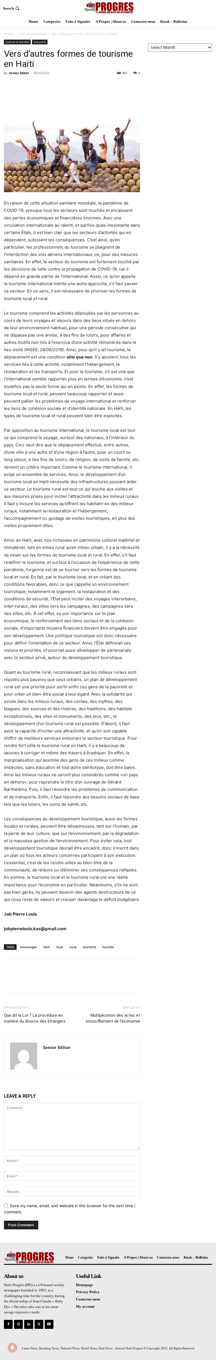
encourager (28, 947)
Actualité (40, 42)
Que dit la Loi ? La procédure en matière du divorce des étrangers (35, 1018)
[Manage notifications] (12, 1347)
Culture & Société (32, 33)
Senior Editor (19, 73)
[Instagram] (18, 1324)
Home (9, 33)
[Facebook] (9, 85)
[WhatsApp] (48, 85)
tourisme (89, 947)
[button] (12, 8)
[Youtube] (49, 1324)
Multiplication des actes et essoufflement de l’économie (113, 1018)
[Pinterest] (35, 85)
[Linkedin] (28, 1324)
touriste (108, 947)
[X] (22, 85)
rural (72, 947)
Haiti (46, 947)
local (59, 947)
